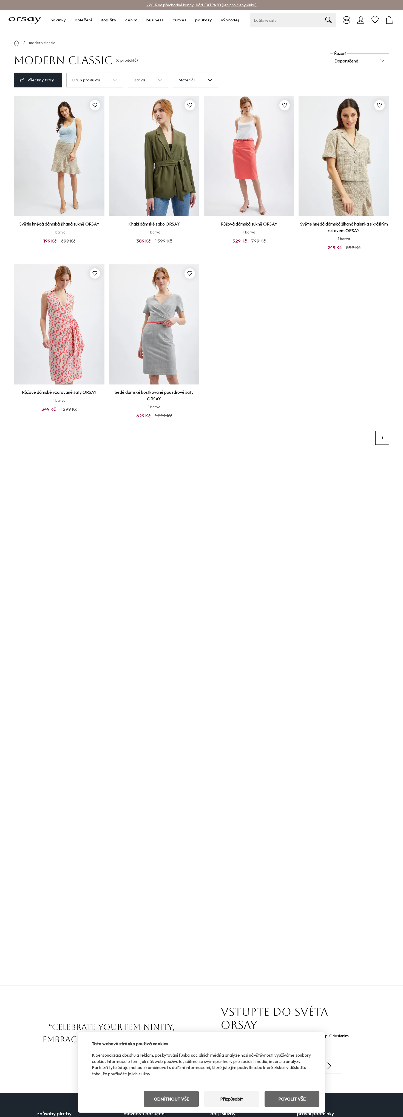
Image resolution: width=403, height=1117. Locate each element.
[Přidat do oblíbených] (95, 105)
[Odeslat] (329, 1065)
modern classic (42, 42)
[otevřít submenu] (67, 20)
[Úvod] (16, 43)
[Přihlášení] (361, 20)
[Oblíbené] (375, 20)
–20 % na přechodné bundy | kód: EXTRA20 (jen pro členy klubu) (201, 4)
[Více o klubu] (346, 20)
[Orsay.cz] (25, 20)
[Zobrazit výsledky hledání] (328, 20)
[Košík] (389, 20)
